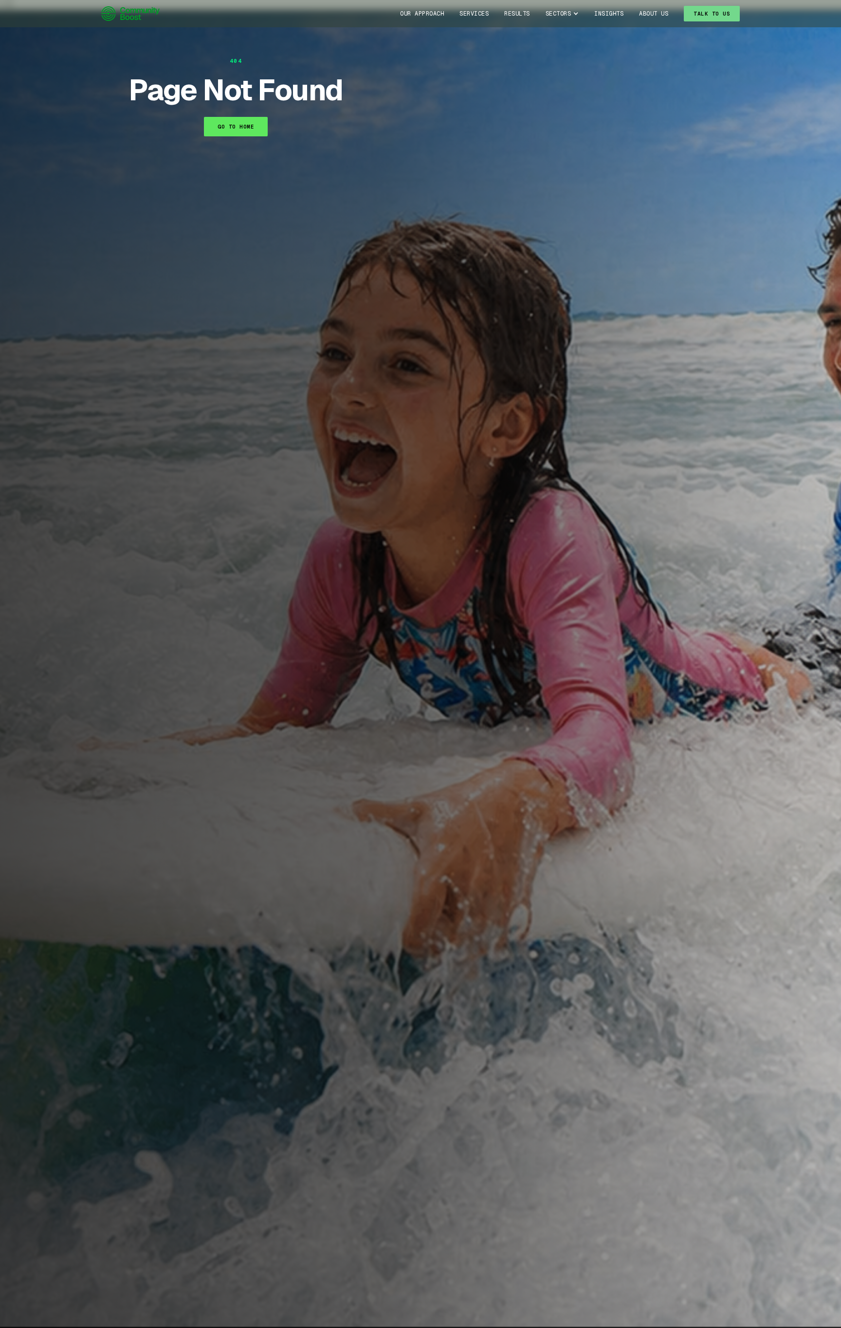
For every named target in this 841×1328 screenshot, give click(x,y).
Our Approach (422, 14)
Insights (608, 14)
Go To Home (236, 126)
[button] (562, 13)
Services (474, 14)
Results (517, 14)
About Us (653, 14)
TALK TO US (712, 13)
